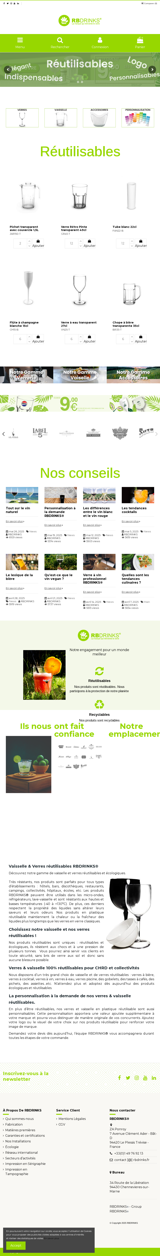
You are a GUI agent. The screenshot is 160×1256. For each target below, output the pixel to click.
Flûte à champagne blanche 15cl (24, 324)
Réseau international (21, 1152)
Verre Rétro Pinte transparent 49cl (74, 228)
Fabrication (14, 1124)
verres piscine (86, 979)
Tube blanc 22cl (124, 227)
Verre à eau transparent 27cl (79, 324)
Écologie (12, 1147)
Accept (15, 1245)
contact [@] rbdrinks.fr (131, 1160)
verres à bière (143, 975)
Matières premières (20, 1130)
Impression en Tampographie (16, 1172)
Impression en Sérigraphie (25, 1164)
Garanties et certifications (25, 1135)
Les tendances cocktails (134, 510)
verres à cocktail (21, 979)
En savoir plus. (51, 1238)
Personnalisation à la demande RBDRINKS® (60, 511)
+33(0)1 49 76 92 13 (128, 1153)
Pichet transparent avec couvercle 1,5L (24, 228)
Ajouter (38, 246)
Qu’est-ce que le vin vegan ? (58, 577)
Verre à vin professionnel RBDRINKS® (94, 578)
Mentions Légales (72, 1119)
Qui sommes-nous (19, 1119)
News (32, 531)
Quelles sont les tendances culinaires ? (135, 578)
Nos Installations (18, 1141)
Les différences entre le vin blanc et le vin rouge (98, 511)
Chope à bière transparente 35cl (126, 324)
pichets (14, 984)
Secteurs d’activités (20, 1158)
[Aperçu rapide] (48, 176)
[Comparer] (48, 168)
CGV (62, 1124)
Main (147, 601)
